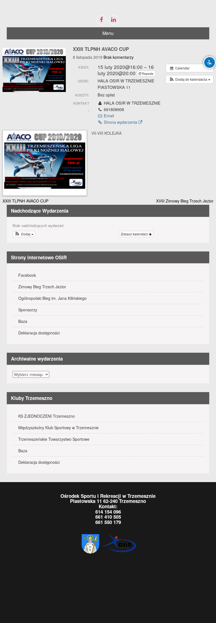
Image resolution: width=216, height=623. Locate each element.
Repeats (147, 73)
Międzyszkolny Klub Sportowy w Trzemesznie (58, 427)
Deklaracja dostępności (39, 333)
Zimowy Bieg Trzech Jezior (42, 286)
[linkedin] (113, 20)
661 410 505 (108, 516)
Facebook (27, 275)
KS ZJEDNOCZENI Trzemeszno (46, 416)
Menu (108, 33)
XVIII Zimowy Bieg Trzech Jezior (184, 201)
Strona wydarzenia (120, 122)
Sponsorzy (27, 309)
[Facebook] (101, 20)
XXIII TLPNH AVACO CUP (25, 201)
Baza (22, 321)
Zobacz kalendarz (135, 233)
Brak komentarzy (119, 57)
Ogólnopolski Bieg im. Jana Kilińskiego (52, 298)
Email (108, 115)
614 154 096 (108, 511)
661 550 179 (108, 522)
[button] (189, 79)
